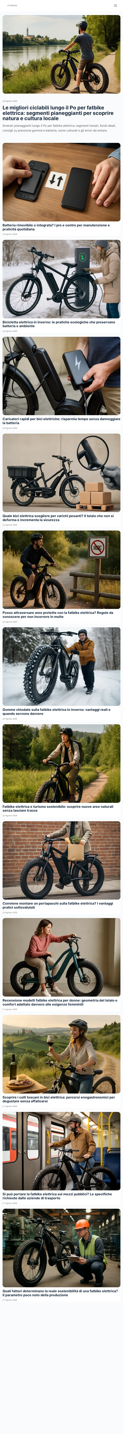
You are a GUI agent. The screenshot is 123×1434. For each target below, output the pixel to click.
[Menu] (115, 5)
